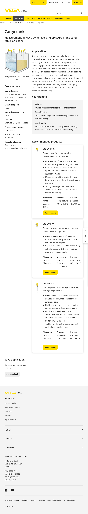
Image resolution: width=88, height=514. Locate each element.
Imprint (34, 500)
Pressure (8, 416)
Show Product (50, 213)
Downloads (30, 18)
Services (9, 438)
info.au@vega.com (12, 477)
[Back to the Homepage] (13, 392)
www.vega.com (10, 480)
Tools (8, 430)
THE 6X (69, 18)
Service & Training (45, 18)
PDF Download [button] (12, 374)
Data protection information (50, 500)
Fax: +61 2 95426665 (12, 474)
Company (59, 18)
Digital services (10, 420)
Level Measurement (12, 407)
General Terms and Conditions (16, 500)
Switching (8, 411)
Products (8, 18)
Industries (19, 18)
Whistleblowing (69, 500)
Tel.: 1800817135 (11, 471)
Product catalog (10, 403)
